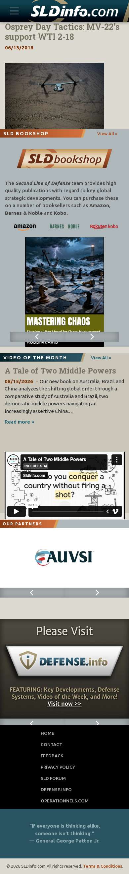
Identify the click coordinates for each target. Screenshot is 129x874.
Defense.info (56, 789)
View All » (107, 133)
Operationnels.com (65, 800)
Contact (51, 744)
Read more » (19, 422)
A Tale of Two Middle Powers (60, 371)
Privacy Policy (58, 767)
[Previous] (37, 337)
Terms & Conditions (102, 866)
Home (47, 733)
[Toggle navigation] (14, 11)
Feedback (52, 755)
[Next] (91, 337)
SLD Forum (53, 778)
